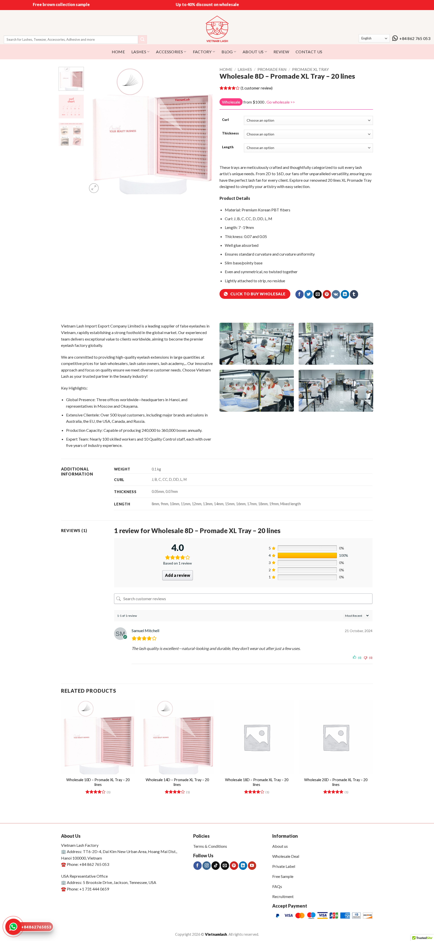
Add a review (177, 575)
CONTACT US (309, 51)
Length (228, 147)
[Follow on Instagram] (206, 865)
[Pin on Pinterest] (327, 294)
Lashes (138, 51)
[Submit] (142, 39)
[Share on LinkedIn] (345, 294)
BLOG (227, 51)
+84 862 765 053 (414, 38)
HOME (118, 51)
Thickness (230, 133)
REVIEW (281, 51)
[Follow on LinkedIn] (243, 865)
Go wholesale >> (280, 102)
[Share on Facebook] (299, 294)
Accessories (169, 51)
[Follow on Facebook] (197, 865)
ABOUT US (253, 51)
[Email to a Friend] (317, 294)
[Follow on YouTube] (252, 865)
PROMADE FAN (272, 69)
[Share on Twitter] (308, 294)
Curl (225, 120)
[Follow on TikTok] (215, 865)
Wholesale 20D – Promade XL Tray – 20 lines (335, 782)
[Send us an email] (225, 865)
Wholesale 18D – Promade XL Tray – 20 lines (256, 782)
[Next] (205, 130)
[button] (94, 188)
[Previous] (96, 130)
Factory (202, 51)
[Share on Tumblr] (354, 294)
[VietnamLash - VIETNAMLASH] (217, 29)
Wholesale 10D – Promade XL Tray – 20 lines (98, 782)
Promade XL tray (310, 69)
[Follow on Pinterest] (234, 865)
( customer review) (257, 88)
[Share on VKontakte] (336, 294)
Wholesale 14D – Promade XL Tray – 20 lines (177, 782)
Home (226, 69)
